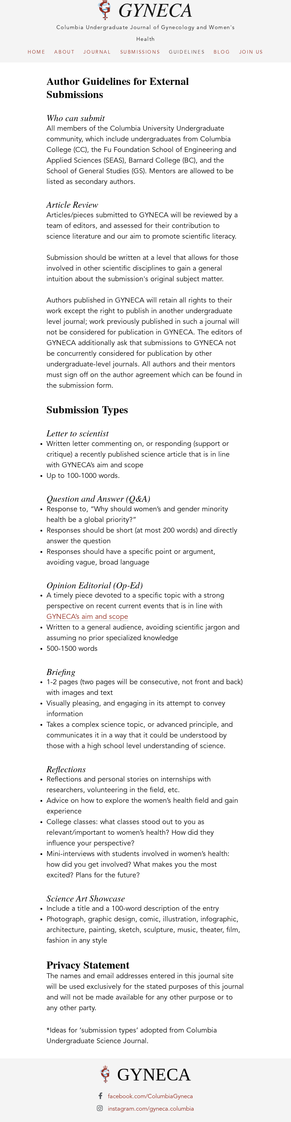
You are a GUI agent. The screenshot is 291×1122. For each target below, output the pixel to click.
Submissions (140, 52)
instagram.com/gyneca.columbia (151, 1109)
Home (36, 52)
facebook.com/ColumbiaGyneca (150, 1097)
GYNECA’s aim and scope (87, 617)
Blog (222, 52)
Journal (97, 52)
